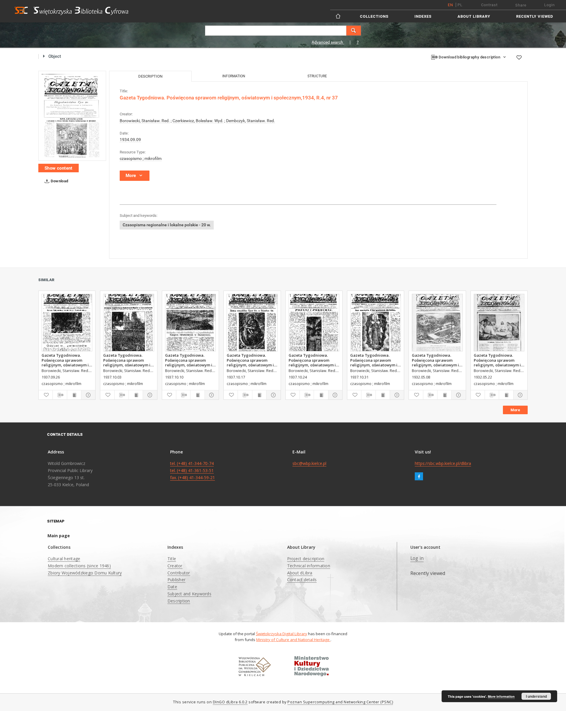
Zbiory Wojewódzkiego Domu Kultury (85, 573)
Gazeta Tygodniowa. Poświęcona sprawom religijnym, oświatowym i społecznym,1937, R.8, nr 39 (65, 360)
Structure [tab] (317, 76)
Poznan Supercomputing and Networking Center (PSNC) (340, 702)
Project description (306, 558)
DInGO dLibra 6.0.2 (230, 702)
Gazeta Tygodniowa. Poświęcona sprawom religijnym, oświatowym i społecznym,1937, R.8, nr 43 (312, 360)
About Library (474, 16)
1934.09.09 (130, 139)
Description (178, 601)
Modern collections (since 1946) (79, 566)
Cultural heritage (64, 558)
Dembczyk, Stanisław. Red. (250, 120)
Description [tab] (150, 76)
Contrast (489, 5)
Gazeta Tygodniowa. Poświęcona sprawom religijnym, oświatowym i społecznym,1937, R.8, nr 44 (373, 360)
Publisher (176, 579)
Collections (374, 16)
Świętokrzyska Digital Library (281, 633)
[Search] (353, 30)
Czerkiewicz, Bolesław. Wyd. (197, 120)
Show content (59, 168)
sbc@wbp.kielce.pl (309, 463)
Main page (58, 535)
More (515, 410)
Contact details (302, 579)
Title (171, 558)
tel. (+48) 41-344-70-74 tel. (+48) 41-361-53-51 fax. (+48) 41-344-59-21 (192, 470)
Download (59, 181)
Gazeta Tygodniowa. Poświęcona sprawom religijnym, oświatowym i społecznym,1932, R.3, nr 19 (435, 360)
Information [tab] (233, 76)
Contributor (178, 573)
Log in (417, 558)
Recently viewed (534, 16)
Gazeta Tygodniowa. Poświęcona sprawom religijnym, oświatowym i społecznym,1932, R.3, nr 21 (497, 360)
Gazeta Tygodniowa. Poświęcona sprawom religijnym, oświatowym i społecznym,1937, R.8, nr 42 (250, 360)
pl (460, 5)
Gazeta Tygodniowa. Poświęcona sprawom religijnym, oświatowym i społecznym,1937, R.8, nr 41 (188, 360)
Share (520, 5)
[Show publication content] (74, 395)
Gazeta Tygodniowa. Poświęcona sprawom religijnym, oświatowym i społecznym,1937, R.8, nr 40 (126, 360)
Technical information (308, 566)
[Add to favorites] (518, 57)
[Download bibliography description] (60, 395)
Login (549, 5)
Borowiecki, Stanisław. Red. (145, 120)
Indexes (423, 16)
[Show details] (87, 395)
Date (172, 586)
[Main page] (338, 16)
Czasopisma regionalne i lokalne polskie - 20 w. (167, 224)
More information (501, 696)
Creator (174, 566)
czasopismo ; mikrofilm (141, 158)
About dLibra (299, 573)
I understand (536, 696)
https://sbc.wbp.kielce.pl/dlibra (443, 463)
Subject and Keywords (189, 594)
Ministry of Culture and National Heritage (293, 639)
